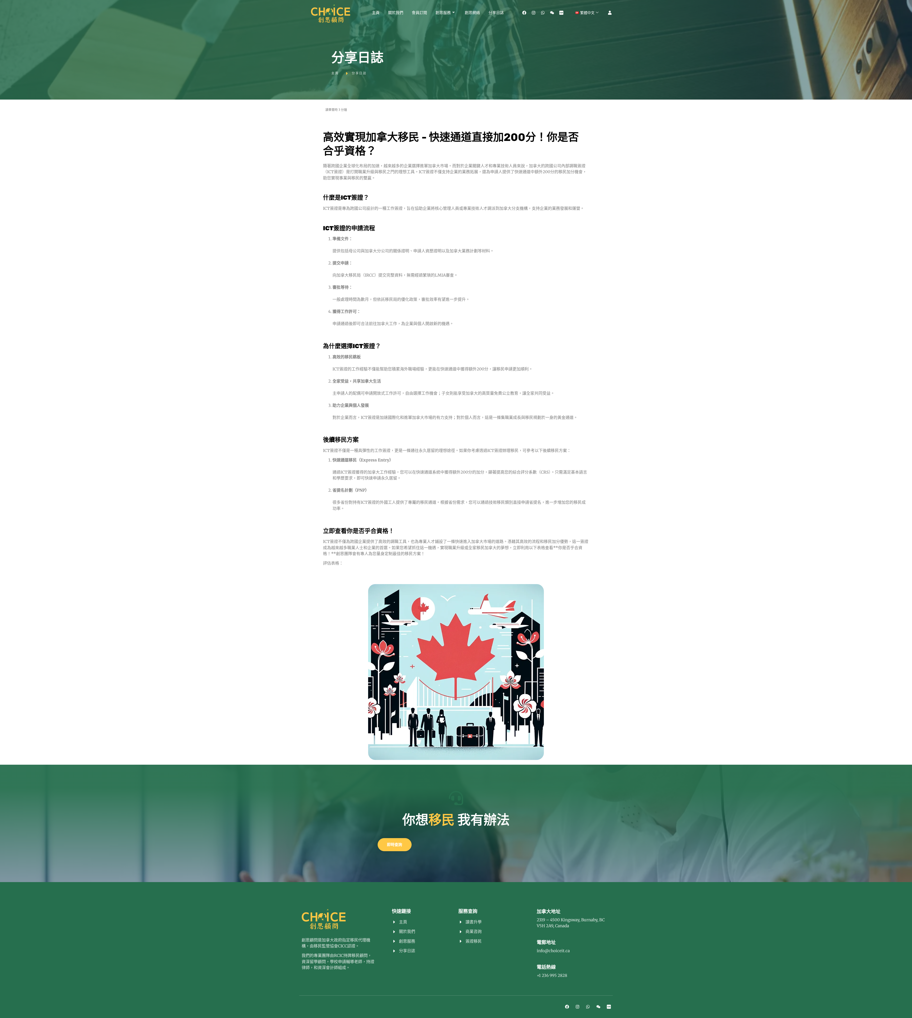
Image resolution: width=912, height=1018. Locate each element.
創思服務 (443, 12)
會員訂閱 (419, 12)
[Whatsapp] (543, 13)
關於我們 (395, 12)
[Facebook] (524, 13)
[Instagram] (533, 13)
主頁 (376, 12)
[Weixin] (552, 13)
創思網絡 (472, 12)
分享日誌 (496, 12)
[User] (610, 13)
